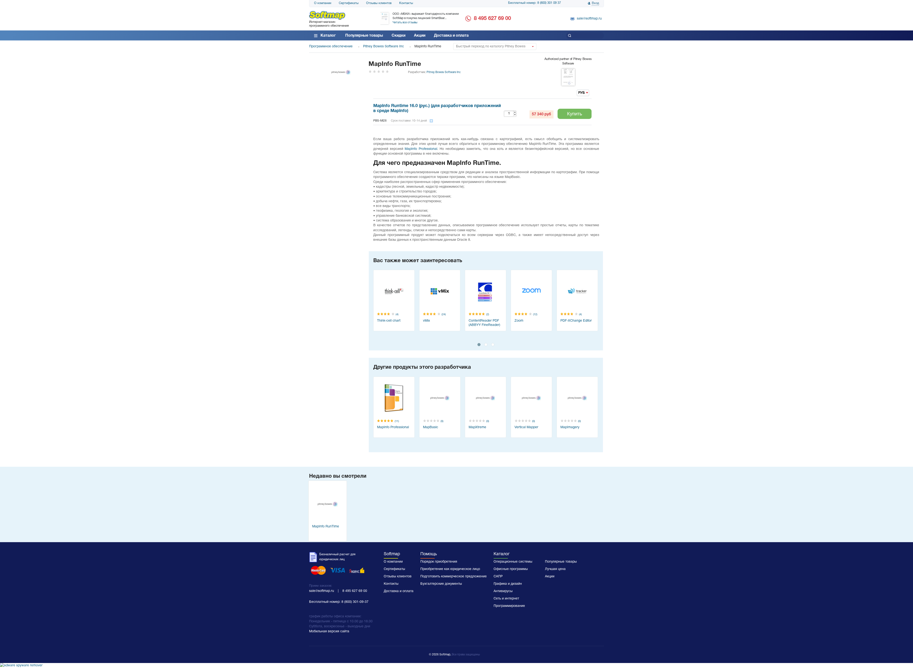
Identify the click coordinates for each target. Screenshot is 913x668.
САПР (498, 576)
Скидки (398, 35)
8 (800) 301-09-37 (355, 602)
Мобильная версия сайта (329, 631)
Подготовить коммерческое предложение (453, 576)
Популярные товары (364, 35)
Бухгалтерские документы (441, 583)
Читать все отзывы (405, 22)
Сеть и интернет (506, 598)
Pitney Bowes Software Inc (444, 72)
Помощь (428, 554)
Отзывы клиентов (379, 3)
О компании (322, 3)
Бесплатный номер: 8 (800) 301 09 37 (534, 3)
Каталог (328, 35)
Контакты (406, 3)
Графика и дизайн (508, 583)
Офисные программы (511, 569)
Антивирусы (503, 591)
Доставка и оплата (451, 35)
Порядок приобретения (438, 561)
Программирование (509, 606)
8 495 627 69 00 (492, 18)
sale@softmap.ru (589, 18)
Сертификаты (349, 3)
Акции (419, 35)
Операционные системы (513, 561)
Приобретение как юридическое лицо (450, 569)
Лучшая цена (555, 569)
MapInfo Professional (421, 149)
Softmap (392, 554)
